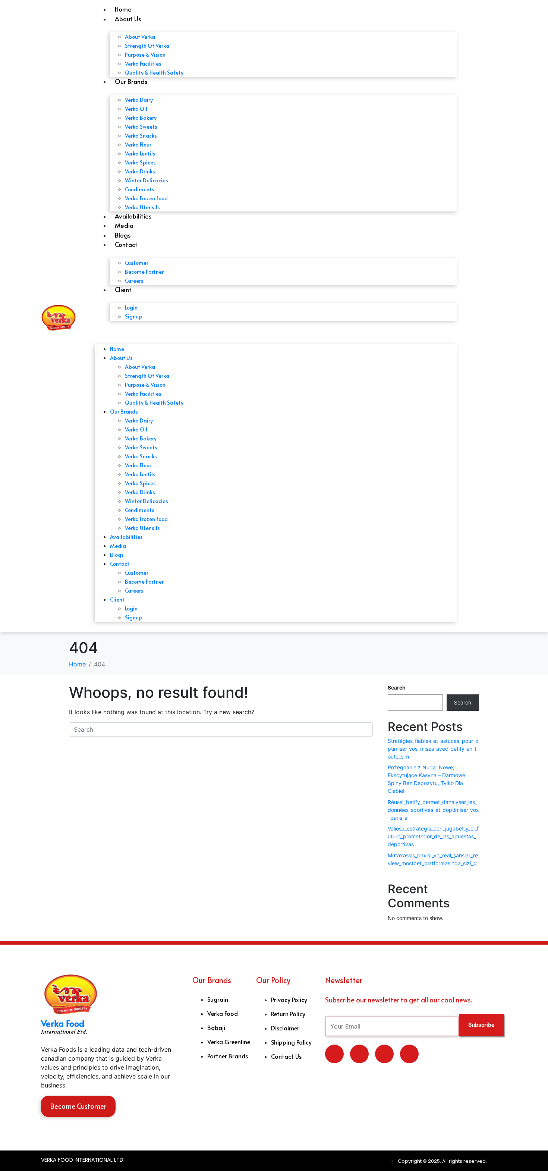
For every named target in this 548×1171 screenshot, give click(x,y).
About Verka (140, 36)
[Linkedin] (359, 1054)
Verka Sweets (141, 126)
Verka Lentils (140, 153)
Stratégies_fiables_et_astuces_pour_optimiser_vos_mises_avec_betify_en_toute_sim (433, 749)
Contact (126, 244)
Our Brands (131, 81)
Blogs (123, 234)
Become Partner (144, 271)
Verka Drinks (140, 171)
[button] (276, 331)
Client (123, 289)
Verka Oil (136, 108)
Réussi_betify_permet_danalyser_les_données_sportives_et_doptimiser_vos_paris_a (433, 810)
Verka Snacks (141, 135)
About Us (128, 18)
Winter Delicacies (146, 180)
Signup (133, 316)
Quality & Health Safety (154, 72)
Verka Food (62, 1023)
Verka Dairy (139, 99)
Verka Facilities (143, 63)
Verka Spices (140, 162)
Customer (136, 262)
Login (131, 307)
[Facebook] (384, 1054)
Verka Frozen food (146, 198)
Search (397, 687)
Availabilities (133, 215)
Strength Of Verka (147, 45)
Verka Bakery (141, 117)
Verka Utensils (142, 207)
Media (124, 225)
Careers (134, 280)
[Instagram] (409, 1054)
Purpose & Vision (145, 54)
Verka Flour (138, 144)
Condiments (139, 189)
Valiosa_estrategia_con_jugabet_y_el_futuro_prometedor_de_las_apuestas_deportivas (433, 836)
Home (123, 8)
